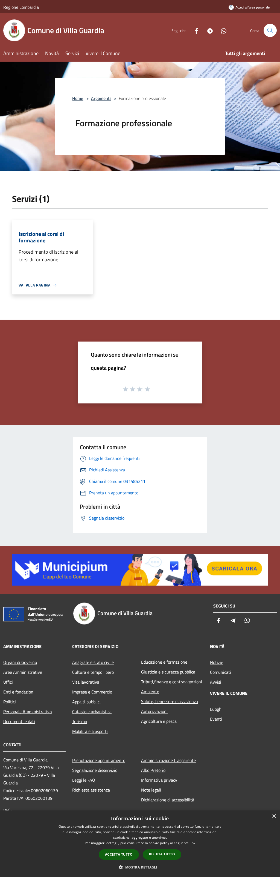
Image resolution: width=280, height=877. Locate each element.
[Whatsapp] (221, 30)
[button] (140, 867)
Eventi (216, 719)
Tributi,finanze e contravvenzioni (171, 681)
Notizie (216, 662)
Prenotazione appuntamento (98, 760)
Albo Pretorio (153, 770)
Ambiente (150, 691)
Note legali (151, 790)
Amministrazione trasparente (168, 760)
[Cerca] (270, 30)
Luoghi (216, 709)
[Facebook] (194, 30)
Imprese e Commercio (92, 692)
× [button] (274, 816)
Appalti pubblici (86, 701)
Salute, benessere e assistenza (169, 701)
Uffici (8, 682)
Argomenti (101, 98)
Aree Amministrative (22, 672)
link (192, 843)
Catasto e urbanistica (92, 711)
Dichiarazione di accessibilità (167, 799)
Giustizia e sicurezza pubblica (168, 672)
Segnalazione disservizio (94, 770)
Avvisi (215, 682)
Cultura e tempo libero (93, 672)
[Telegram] (207, 30)
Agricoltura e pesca (159, 721)
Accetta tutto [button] (119, 854)
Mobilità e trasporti (90, 731)
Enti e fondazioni (18, 692)
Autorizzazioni (154, 711)
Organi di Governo (20, 662)
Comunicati (220, 672)
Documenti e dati (19, 721)
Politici (9, 701)
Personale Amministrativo (27, 711)
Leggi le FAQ (83, 780)
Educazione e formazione (164, 662)
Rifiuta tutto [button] (162, 854)
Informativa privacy (159, 780)
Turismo (79, 721)
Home (77, 98)
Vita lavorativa (85, 682)
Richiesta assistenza (91, 790)
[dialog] (140, 843)
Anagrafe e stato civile (93, 662)
